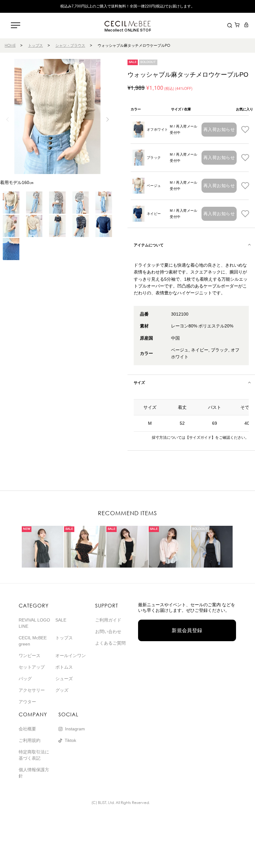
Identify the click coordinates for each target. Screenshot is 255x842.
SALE (60, 619)
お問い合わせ (108, 631)
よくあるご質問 (110, 643)
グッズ (61, 690)
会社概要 (27, 728)
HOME (10, 45)
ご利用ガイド (108, 619)
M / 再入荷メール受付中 (183, 129)
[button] (107, 119)
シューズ (64, 678)
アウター (27, 701)
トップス (35, 45)
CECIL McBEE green (33, 640)
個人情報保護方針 (34, 772)
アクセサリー (32, 690)
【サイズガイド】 (200, 437)
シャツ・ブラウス (70, 45)
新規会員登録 (187, 630)
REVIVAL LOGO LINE (34, 623)
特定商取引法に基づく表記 (34, 755)
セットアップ (32, 667)
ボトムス (64, 667)
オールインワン (70, 655)
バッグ (25, 678)
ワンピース (29, 655)
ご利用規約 (29, 740)
